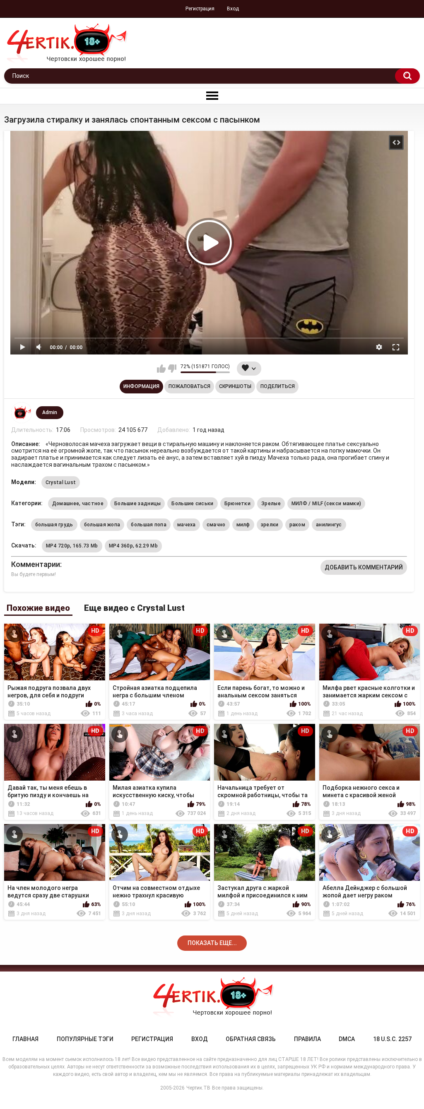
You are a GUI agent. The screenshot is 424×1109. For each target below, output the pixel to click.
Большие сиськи (192, 503)
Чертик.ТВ (198, 1088)
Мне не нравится (172, 368)
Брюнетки (237, 503)
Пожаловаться (189, 386)
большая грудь (54, 525)
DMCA (347, 1039)
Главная (25, 1039)
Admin (49, 412)
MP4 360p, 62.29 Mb (133, 546)
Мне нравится (161, 368)
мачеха (186, 525)
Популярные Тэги (85, 1039)
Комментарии (35, 564)
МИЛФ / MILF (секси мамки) (326, 503)
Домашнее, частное (78, 503)
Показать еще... (212, 943)
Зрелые (271, 503)
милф (243, 525)
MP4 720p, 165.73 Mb (72, 546)
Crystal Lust (61, 482)
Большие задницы (137, 503)
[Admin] (21, 412)
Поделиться (277, 386)
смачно (216, 525)
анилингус (329, 525)
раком (297, 525)
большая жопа (102, 525)
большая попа (148, 525)
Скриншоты (235, 386)
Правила (307, 1039)
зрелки (270, 525)
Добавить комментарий (364, 567)
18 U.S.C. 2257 (392, 1039)
